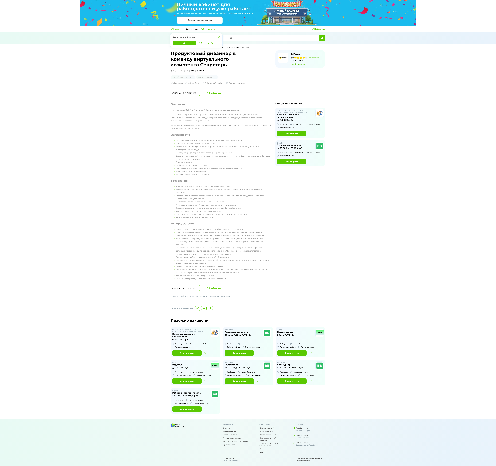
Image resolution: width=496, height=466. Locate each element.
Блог (261, 452)
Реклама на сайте (230, 435)
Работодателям (208, 29)
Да (184, 43)
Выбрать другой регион (208, 43)
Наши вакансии (229, 431)
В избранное (215, 93)
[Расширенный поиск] (314, 38)
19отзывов (314, 58)
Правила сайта (229, 445)
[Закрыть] (219, 37)
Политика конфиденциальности (309, 458)
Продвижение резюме (268, 435)
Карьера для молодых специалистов (268, 445)
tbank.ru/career (298, 64)
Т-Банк (295, 54)
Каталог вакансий (266, 428)
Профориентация (266, 431)
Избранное (319, 29)
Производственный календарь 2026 (267, 439)
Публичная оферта (303, 460)
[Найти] (322, 38)
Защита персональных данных (235, 441)
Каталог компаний (267, 449)
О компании (228, 428)
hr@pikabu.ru (228, 458)
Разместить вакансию (232, 438)
